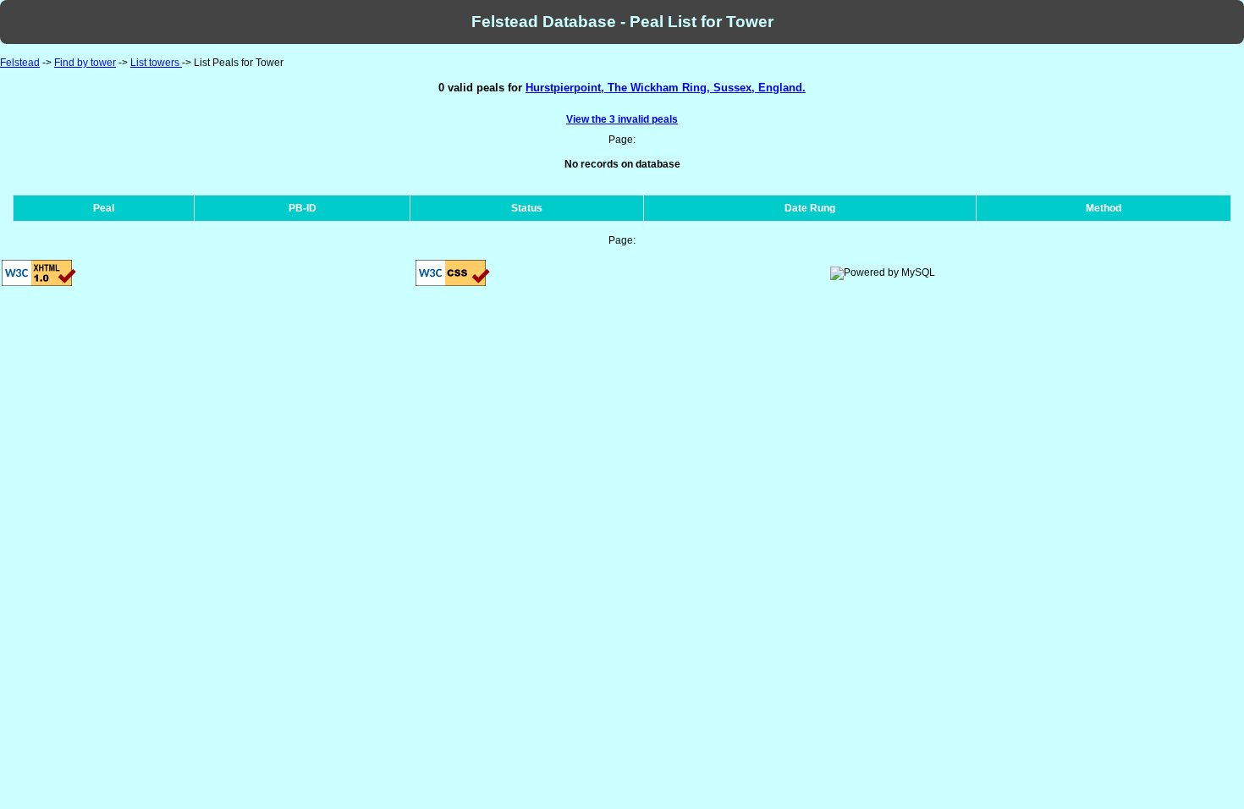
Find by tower (85, 63)
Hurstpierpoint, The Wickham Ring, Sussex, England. (666, 87)
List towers (156, 63)
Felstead (20, 63)
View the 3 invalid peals (622, 119)
